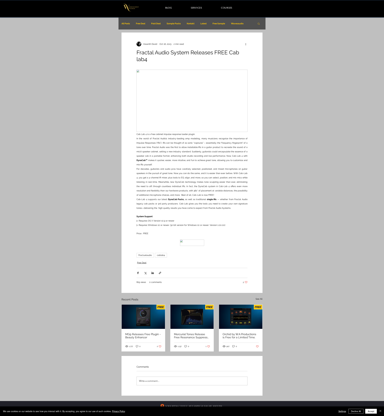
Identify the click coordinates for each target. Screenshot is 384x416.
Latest (203, 23)
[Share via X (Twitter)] (145, 272)
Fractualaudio (145, 255)
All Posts (126, 23)
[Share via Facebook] (137, 272)
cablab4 (161, 255)
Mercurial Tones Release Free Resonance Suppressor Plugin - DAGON (192, 336)
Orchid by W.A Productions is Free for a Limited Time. (239, 336)
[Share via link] (160, 272)
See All (259, 299)
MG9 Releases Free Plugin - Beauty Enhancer (143, 336)
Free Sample (219, 23)
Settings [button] (342, 411)
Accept (371, 411)
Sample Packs (174, 23)
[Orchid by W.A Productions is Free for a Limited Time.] (240, 317)
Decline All (356, 411)
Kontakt (190, 23)
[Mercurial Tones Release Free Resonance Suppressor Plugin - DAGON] (192, 317)
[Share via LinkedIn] (152, 272)
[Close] (380, 411)
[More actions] (246, 44)
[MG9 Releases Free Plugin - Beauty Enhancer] (143, 317)
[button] (258, 23)
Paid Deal (156, 23)
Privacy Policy (118, 411)
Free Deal (140, 23)
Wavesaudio (237, 23)
